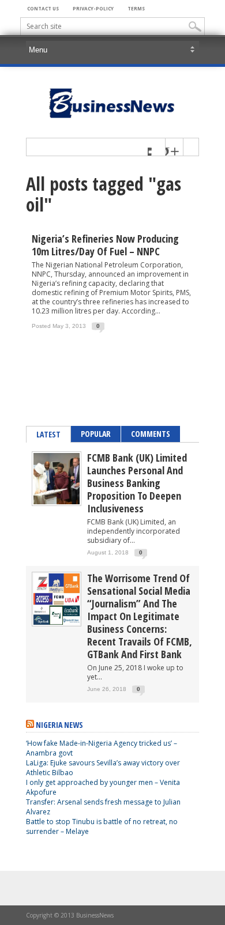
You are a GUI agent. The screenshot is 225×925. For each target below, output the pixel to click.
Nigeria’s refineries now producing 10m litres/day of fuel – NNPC (105, 245)
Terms (136, 8)
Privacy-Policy (93, 8)
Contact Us (43, 8)
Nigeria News (59, 724)
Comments (150, 433)
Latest (48, 434)
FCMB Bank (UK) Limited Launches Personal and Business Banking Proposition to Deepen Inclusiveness (137, 483)
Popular (96, 433)
